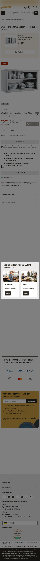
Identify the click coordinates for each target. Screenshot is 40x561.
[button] (11, 284)
